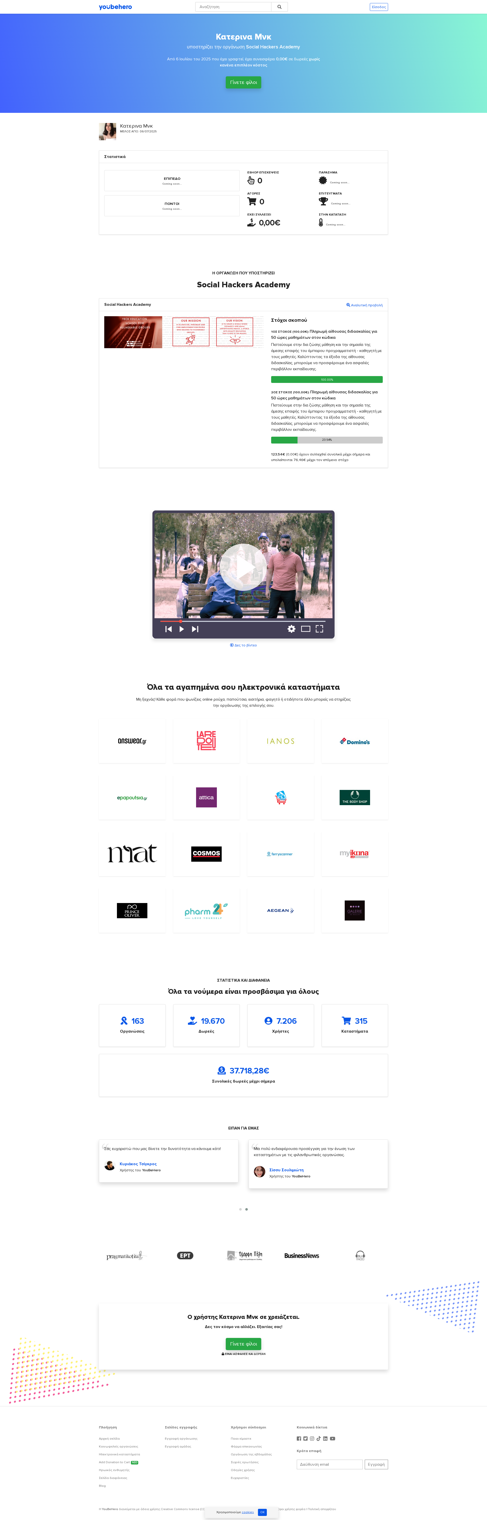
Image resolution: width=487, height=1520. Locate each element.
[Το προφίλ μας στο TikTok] (319, 1439)
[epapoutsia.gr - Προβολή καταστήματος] (132, 797)
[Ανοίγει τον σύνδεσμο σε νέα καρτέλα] (127, 1255)
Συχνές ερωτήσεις (245, 1462)
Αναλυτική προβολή (367, 305)
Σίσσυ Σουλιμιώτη (286, 1170)
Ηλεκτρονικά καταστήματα (119, 1454)
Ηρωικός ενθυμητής (114, 1470)
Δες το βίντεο (246, 645)
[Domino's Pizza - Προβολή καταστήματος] (355, 741)
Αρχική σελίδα (109, 1439)
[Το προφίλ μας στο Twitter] (306, 1439)
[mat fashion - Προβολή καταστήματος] (132, 854)
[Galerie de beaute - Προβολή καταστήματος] (355, 910)
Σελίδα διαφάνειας (113, 1478)
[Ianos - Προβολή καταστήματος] (280, 741)
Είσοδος (379, 7)
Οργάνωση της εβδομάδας (251, 1454)
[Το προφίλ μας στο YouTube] (332, 1439)
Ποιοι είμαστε (241, 1439)
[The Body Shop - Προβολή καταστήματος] (355, 797)
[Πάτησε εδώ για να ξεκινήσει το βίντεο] (243, 574)
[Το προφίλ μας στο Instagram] (313, 1439)
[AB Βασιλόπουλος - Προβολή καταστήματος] (280, 797)
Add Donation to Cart (118, 1462)
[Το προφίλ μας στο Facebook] (299, 1439)
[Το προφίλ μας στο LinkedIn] (326, 1439)
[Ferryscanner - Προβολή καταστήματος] (280, 854)
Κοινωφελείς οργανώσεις (118, 1446)
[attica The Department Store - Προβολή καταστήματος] (206, 797)
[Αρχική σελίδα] (115, 7)
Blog (102, 1486)
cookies (248, 1512)
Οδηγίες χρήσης (243, 1470)
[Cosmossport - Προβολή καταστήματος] (206, 854)
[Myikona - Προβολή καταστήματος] (355, 854)
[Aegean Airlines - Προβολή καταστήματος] (280, 910)
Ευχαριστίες (240, 1478)
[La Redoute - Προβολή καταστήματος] (206, 741)
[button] (240, 1209)
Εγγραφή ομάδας (178, 1446)
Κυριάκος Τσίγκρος (138, 1163)
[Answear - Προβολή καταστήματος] (132, 741)
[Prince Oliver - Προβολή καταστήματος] (132, 910)
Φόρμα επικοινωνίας (246, 1446)
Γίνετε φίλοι (243, 82)
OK (262, 1512)
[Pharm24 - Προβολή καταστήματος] (206, 910)
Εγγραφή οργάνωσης (181, 1439)
